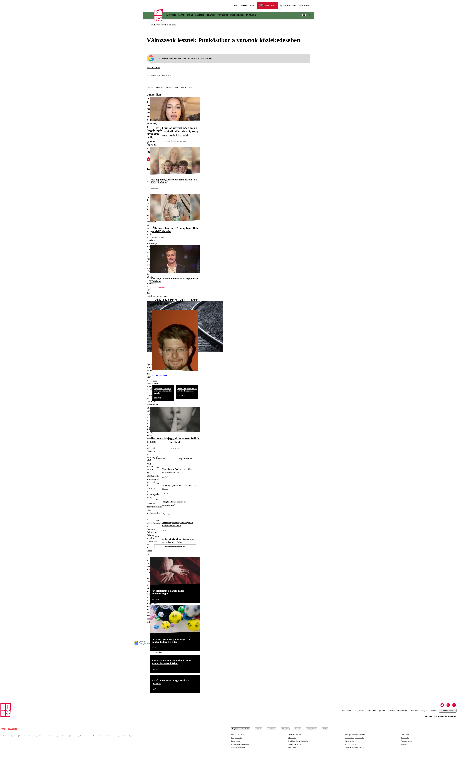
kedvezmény (159, 87)
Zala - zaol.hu (405, 744)
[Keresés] (304, 15)
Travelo (211, 15)
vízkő (154, 689)
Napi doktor (237, 15)
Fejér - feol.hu (292, 738)
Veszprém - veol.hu (406, 741)
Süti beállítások (447, 711)
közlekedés (153, 68)
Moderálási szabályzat (419, 710)
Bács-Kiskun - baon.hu (237, 735)
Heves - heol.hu (292, 747)
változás (150, 87)
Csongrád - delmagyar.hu (238, 747)
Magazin (285, 729)
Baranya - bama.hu (236, 738)
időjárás (157, 398)
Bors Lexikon (247, 5)
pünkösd (183, 87)
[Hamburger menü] (148, 15)
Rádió (325, 729)
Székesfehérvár (290, 5)
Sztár (181, 15)
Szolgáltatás (311, 729)
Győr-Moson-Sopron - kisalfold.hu (298, 741)
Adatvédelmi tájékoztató (377, 710)
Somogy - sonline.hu (350, 744)
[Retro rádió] (262, 6)
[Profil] (309, 15)
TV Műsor (251, 15)
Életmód (200, 15)
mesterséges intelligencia (175, 141)
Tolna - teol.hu (405, 735)
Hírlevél (434, 710)
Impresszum (359, 710)
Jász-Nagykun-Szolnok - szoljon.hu (355, 735)
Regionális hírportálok (240, 729)
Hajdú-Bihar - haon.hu (294, 744)
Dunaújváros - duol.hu (294, 735)
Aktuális (171, 15)
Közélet (258, 729)
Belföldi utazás (170, 25)
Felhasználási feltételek (398, 710)
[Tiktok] (442, 705)
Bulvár (297, 729)
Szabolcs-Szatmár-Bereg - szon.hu (354, 747)
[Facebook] (454, 705)
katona (155, 669)
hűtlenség (166, 514)
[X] (148, 159)
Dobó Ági (181, 396)
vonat (176, 87)
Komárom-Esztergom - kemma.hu (354, 738)
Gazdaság (271, 729)
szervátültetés (158, 238)
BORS (154, 25)
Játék (235, 5)
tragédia (154, 188)
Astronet (223, 15)
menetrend (169, 87)
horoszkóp (175, 448)
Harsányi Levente (157, 287)
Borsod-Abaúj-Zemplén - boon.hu (241, 744)
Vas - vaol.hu (405, 738)
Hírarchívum (346, 710)
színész (155, 381)
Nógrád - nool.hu (349, 741)
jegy (190, 87)
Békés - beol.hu (235, 741)
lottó (164, 531)
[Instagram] (448, 705)
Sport (190, 15)
